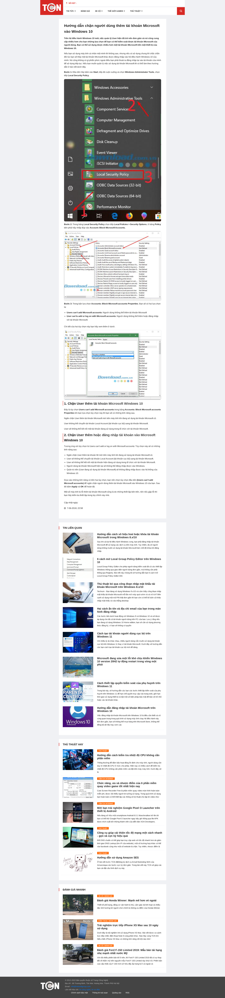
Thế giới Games (115, 11)
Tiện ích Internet (105, 778)
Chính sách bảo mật (79, 993)
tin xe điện (96, 990)
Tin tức (70, 11)
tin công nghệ (84, 990)
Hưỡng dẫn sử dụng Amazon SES (118, 857)
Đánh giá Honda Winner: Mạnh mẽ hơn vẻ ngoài (127, 900)
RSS (127, 993)
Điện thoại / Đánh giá (107, 921)
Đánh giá (85, 11)
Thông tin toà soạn (100, 993)
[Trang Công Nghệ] (50, 985)
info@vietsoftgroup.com (81, 986)
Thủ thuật (135, 11)
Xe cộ (98, 11)
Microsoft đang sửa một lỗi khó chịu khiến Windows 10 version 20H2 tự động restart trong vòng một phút (129, 661)
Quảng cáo (116, 993)
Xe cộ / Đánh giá (105, 896)
